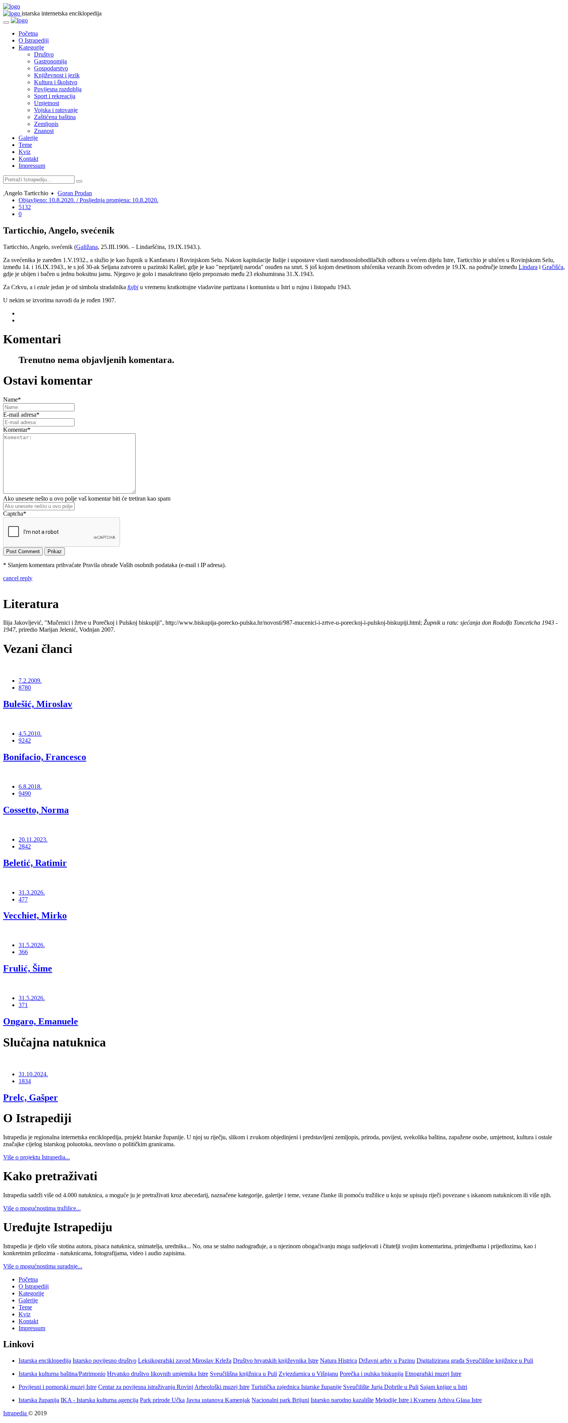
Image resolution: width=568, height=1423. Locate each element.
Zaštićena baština (55, 117)
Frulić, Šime (27, 968)
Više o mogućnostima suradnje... (42, 1266)
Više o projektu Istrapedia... (36, 1157)
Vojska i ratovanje (56, 110)
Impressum (32, 165)
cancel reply (17, 578)
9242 (25, 740)
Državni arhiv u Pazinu (387, 1360)
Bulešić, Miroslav (37, 704)
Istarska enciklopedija (45, 1360)
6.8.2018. (30, 786)
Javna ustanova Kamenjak (218, 1400)
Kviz (25, 151)
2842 (25, 846)
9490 (25, 793)
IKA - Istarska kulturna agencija (99, 1400)
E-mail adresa (21, 414)
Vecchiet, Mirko (35, 915)
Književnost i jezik (57, 75)
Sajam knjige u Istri (443, 1387)
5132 (25, 207)
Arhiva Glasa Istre (459, 1400)
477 (23, 899)
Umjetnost (46, 103)
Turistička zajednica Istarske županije (296, 1387)
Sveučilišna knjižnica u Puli (243, 1373)
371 (23, 1005)
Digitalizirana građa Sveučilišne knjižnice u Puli (475, 1360)
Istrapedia (15, 1413)
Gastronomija (50, 61)
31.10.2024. (33, 1074)
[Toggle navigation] (6, 22)
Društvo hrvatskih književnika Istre (275, 1360)
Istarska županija (39, 1400)
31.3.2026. (32, 892)
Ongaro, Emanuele (40, 1021)
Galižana (87, 247)
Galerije (28, 138)
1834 (25, 1081)
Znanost (44, 131)
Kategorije (31, 47)
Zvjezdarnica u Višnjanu (308, 1373)
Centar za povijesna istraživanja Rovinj (145, 1387)
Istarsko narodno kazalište (342, 1400)
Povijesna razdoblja (58, 89)
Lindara (528, 267)
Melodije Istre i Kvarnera (405, 1400)
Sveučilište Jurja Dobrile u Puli (380, 1387)
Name (12, 399)
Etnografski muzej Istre (433, 1373)
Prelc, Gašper (30, 1097)
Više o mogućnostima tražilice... (42, 1208)
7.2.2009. (30, 680)
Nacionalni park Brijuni (280, 1400)
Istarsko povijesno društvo (104, 1360)
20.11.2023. (33, 839)
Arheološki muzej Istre (222, 1387)
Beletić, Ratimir (35, 863)
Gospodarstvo (51, 68)
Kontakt (28, 158)
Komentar (17, 429)
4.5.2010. (30, 733)
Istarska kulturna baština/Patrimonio (62, 1373)
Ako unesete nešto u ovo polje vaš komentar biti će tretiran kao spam (86, 498)
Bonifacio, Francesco (44, 757)
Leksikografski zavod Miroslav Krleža (184, 1360)
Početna (28, 33)
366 (23, 952)
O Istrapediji (34, 40)
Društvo (44, 54)
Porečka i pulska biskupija (371, 1373)
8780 (25, 687)
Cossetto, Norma (36, 810)
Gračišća (552, 267)
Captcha (14, 513)
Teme (25, 144)
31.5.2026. (32, 945)
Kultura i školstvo (55, 82)
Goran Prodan (75, 193)
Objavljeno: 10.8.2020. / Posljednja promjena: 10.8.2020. (88, 200)
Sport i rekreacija (54, 96)
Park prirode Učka (162, 1400)
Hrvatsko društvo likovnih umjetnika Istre (157, 1373)
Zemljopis (46, 124)
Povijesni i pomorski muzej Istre (58, 1387)
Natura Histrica (338, 1360)
